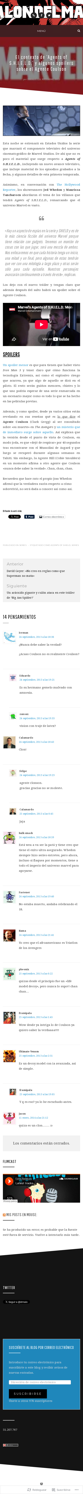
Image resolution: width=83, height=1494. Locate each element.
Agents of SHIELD (60, 545)
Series (22, 545)
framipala (25, 1090)
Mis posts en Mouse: (21, 1214)
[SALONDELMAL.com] (4, 31)
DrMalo (31, 79)
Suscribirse (28, 1394)
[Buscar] (79, 31)
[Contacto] (34, 15)
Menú (41, 30)
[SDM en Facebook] (41, 15)
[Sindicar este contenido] (4, 1214)
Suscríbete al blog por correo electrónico (41, 1347)
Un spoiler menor (15, 365)
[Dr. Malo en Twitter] (49, 15)
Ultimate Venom (29, 1051)
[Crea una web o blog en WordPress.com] (41, 1484)
